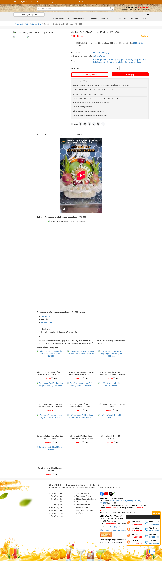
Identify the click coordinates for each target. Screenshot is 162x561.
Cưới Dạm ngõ (107, 18)
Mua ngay (130, 74)
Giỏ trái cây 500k (57, 499)
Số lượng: (75, 68)
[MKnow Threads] (115, 493)
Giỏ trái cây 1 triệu (58, 513)
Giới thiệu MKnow (82, 493)
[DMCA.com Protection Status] (106, 534)
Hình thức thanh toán (84, 507)
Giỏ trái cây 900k (57, 510)
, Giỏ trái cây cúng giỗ (115, 59)
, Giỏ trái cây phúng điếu (133, 59)
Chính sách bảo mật (83, 502)
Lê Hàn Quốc (46, 322)
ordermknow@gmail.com (114, 527)
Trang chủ (19, 24)
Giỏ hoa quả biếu (99, 59)
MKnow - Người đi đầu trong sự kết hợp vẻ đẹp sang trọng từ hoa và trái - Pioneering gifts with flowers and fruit (55, 2)
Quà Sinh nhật (79, 18)
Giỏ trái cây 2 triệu (58, 516)
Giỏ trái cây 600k (57, 502)
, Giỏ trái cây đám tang (132, 62)
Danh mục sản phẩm (29, 14)
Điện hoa (134, 18)
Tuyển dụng (80, 513)
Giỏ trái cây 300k (57, 493)
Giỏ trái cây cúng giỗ (60, 18)
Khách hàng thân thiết (84, 510)
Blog (144, 18)
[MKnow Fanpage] (102, 493)
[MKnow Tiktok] (110, 493)
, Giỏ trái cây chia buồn (114, 62)
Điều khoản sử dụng (83, 496)
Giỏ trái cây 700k (99, 56)
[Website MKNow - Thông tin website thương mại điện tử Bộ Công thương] (119, 530)
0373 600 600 (138, 43)
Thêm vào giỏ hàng (89, 74)
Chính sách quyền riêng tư (86, 499)
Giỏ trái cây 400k (57, 496)
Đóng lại (156, 513)
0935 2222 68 (111, 523)
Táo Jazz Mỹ (46, 316)
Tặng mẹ (93, 18)
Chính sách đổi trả (83, 504)
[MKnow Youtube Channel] (106, 493)
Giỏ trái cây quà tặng (33, 24)
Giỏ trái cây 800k (57, 507)
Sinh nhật (122, 18)
